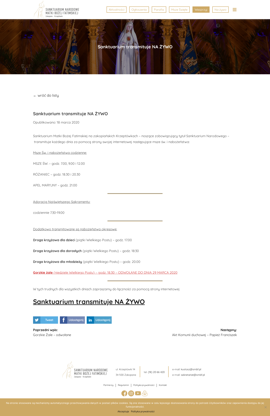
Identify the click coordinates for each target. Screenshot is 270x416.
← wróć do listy (46, 95)
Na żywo (220, 9)
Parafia (159, 9)
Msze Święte (179, 9)
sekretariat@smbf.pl (193, 374)
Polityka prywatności (143, 385)
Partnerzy (108, 385)
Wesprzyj (201, 9)
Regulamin (123, 385)
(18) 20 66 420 (156, 372)
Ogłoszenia (139, 9)
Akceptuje (123, 411)
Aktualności (116, 9)
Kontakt (163, 385)
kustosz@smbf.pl (191, 369)
